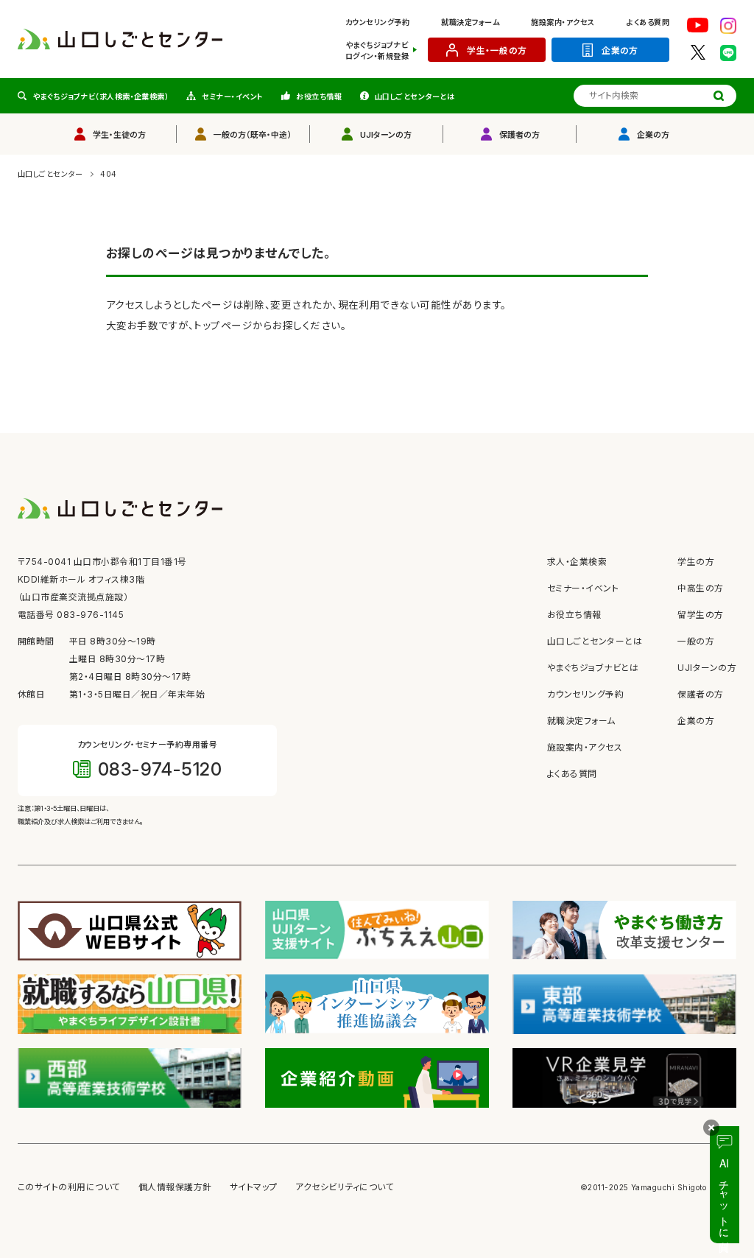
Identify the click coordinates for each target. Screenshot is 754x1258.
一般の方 (695, 641)
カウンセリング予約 (377, 22)
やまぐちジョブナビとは (592, 668)
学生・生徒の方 (119, 135)
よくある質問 (648, 22)
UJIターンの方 (386, 135)
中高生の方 (700, 588)
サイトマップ (254, 1187)
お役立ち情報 (319, 96)
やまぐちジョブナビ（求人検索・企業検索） (101, 96)
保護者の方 (519, 135)
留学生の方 (700, 615)
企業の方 (620, 51)
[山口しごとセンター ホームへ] (120, 38)
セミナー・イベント (232, 96)
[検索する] (718, 96)
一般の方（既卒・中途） (253, 135)
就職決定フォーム (470, 22)
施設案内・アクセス (562, 22)
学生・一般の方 (496, 51)
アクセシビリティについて (345, 1187)
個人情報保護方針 (175, 1187)
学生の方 (695, 562)
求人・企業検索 (577, 562)
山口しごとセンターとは (414, 96)
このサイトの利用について (69, 1187)
